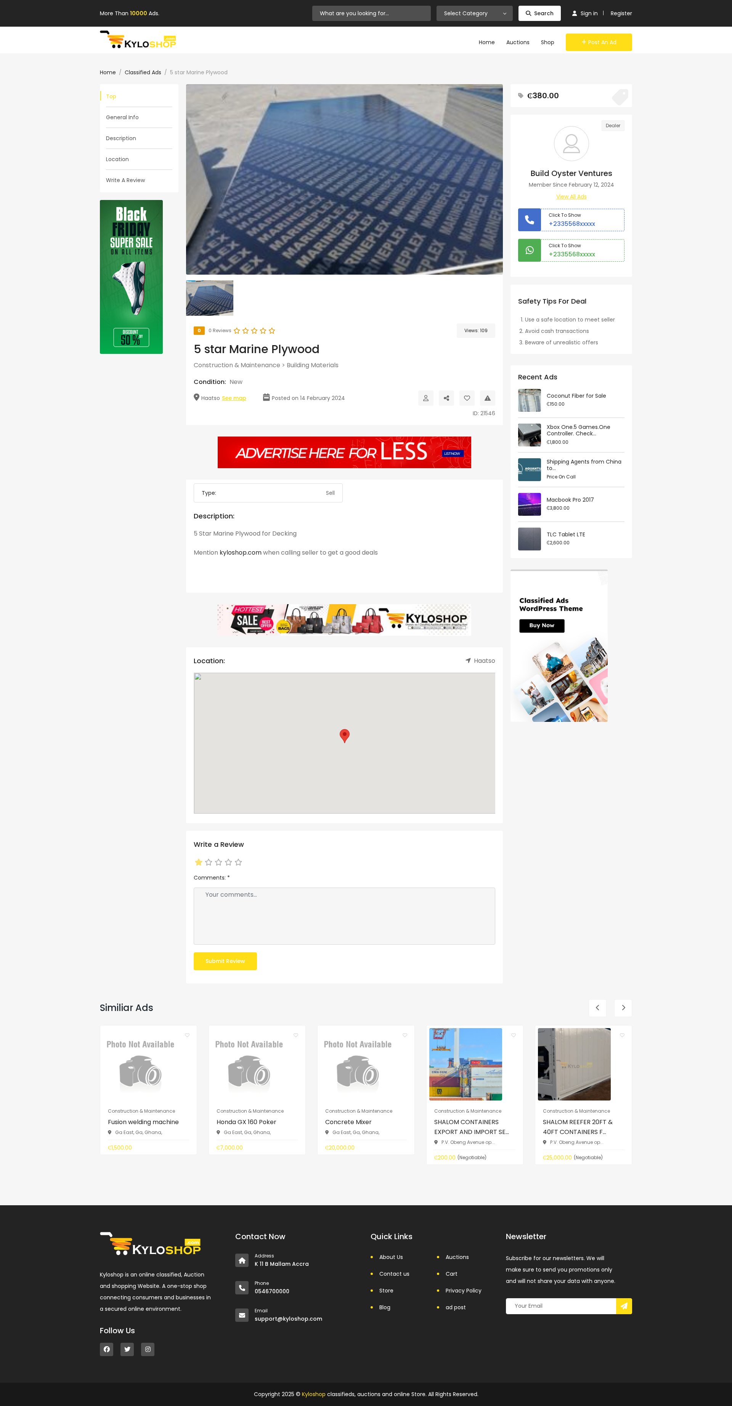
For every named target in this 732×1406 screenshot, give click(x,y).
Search (544, 13)
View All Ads (571, 196)
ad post (456, 1307)
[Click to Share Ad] (446, 398)
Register (621, 13)
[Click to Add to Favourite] (467, 398)
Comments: (212, 877)
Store (386, 1290)
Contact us (394, 1274)
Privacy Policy (464, 1290)
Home (487, 42)
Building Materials (313, 365)
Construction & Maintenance (237, 365)
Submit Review (225, 961)
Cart (452, 1274)
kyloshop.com (241, 552)
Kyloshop (314, 1394)
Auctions (518, 42)
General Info (122, 117)
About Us (391, 1257)
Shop (547, 42)
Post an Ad (602, 42)
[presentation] (598, 1008)
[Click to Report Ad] (487, 398)
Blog (384, 1307)
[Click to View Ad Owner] (425, 398)
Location (117, 159)
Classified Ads (143, 72)
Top (111, 96)
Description (121, 138)
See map (234, 398)
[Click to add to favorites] (187, 1035)
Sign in (589, 13)
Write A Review (125, 180)
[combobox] (475, 13)
